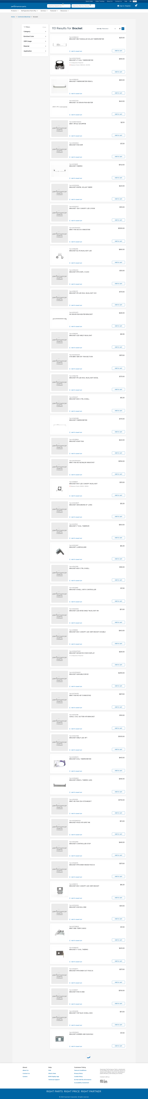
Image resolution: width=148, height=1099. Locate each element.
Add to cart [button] (118, 50)
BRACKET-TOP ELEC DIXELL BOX (81, 1013)
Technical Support (54, 1079)
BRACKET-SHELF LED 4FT (78, 738)
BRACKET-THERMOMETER (78, 420)
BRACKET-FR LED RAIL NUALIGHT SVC (83, 293)
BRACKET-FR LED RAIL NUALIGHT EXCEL (83, 378)
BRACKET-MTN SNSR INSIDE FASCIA (82, 865)
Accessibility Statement (81, 1082)
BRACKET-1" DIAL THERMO (78, 949)
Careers (25, 1076)
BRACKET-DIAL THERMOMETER (80, 759)
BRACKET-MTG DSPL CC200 (79, 272)
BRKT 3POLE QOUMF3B (77, 124)
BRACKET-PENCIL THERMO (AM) (80, 780)
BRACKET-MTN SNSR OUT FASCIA (81, 971)
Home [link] (13, 16)
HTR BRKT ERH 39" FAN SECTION (81, 356)
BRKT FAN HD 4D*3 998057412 (80, 695)
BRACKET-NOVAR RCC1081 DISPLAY (82, 653)
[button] (119, 28)
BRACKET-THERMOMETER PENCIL (81, 81)
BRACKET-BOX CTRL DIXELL (79, 399)
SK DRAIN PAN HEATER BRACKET (81, 314)
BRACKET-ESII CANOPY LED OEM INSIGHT (84, 886)
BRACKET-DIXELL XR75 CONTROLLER (82, 589)
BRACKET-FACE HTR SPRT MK (79, 822)
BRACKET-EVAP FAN (76, 441)
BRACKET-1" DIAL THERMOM (79, 526)
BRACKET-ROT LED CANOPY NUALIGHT (83, 484)
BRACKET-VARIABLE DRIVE (78, 674)
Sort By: (99, 28)
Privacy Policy (78, 1073)
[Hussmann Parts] (18, 6)
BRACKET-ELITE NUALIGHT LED (80, 251)
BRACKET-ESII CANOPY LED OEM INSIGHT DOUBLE (87, 632)
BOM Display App (53, 1076)
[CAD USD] (135, 1)
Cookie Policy (78, 1076)
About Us (25, 1070)
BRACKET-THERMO (75, 166)
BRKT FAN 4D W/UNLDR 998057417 (81, 462)
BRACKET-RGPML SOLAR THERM (80, 187)
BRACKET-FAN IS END (77, 992)
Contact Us (26, 1073)
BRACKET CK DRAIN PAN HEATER (81, 102)
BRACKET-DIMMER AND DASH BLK (81, 1034)
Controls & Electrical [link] (24, 16)
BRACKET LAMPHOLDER (77, 547)
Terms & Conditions (80, 1070)
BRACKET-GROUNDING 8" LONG (80, 505)
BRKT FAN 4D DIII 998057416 (79, 229)
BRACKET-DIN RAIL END (77, 907)
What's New (52, 1073)
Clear (44, 27)
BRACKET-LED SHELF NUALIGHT (80, 335)
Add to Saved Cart (76, 51)
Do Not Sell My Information (82, 1079)
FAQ (49, 1070)
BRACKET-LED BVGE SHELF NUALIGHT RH (84, 611)
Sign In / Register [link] (125, 6)
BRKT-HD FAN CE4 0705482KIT (80, 801)
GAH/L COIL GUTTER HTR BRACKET (82, 716)
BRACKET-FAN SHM (76, 145)
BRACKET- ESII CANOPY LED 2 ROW (82, 208)
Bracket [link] (35, 16)
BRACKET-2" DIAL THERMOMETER (81, 60)
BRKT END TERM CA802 (77, 928)
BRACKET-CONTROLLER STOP (80, 843)
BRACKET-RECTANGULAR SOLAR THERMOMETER (86, 39)
